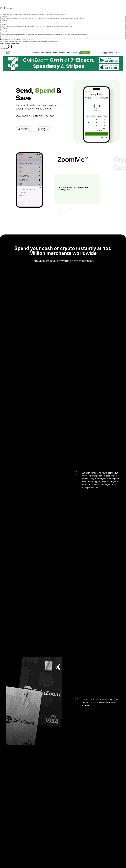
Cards (55, 52)
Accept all (3, 40)
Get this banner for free (26, 40)
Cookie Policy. (55, 41)
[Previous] (61, 211)
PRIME (42, 52)
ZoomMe (48, 52)
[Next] (70, 211)
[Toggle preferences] (3, 3)
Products (35, 52)
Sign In (75, 52)
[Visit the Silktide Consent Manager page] (10, 48)
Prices (69, 52)
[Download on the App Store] (24, 129)
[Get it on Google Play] (43, 129)
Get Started (84, 52)
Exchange (62, 52)
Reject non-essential (12, 40)
